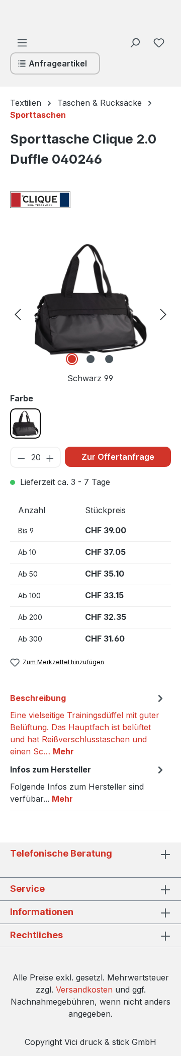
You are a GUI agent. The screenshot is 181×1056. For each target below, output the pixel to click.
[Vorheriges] (17, 313)
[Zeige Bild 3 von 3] (109, 359)
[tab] (88, 724)
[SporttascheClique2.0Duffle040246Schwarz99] (90, 299)
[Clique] (60, 200)
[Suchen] (135, 42)
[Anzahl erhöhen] (50, 457)
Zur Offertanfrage (117, 457)
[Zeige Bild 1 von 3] (72, 359)
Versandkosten (84, 989)
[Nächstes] (163, 313)
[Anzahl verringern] (21, 457)
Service (27, 888)
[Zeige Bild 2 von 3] (90, 359)
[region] (90, 313)
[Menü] (22, 42)
